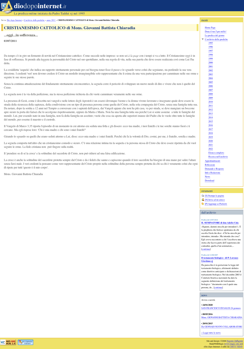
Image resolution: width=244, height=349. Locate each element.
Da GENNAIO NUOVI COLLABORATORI (221, 326)
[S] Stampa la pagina (214, 195)
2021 (210, 144)
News (207, 176)
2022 (210, 148)
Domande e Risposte (214, 168)
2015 (210, 121)
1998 (210, 54)
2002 (210, 70)
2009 (210, 97)
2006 (210, 86)
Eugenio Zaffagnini (235, 340)
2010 (210, 101)
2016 (210, 125)
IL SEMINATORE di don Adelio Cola (219, 222)
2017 (210, 129)
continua (206, 249)
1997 (210, 50)
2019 (210, 136)
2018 (210, 133)
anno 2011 (51, 20)
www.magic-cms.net (233, 343)
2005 (210, 82)
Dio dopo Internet (14, 20)
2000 (210, 62)
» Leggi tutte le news (211, 332)
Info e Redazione (212, 172)
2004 (210, 78)
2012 (210, 109)
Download (209, 180)
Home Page (210, 27)
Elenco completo (216, 152)
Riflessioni (210, 164)
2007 (210, 89)
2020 (210, 140)
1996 (210, 46)
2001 (210, 66)
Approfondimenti (212, 160)
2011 (210, 105)
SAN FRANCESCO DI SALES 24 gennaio (221, 308)
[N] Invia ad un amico (215, 199)
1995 (210, 42)
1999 (210, 58)
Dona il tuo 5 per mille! (215, 31)
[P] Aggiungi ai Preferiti (216, 203)
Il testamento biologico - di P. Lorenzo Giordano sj (219, 259)
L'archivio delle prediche (216, 39)
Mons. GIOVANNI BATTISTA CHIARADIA (221, 317)
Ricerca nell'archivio (218, 156)
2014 (210, 117)
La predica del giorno (214, 35)
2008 (210, 93)
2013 (210, 113)
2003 (210, 74)
